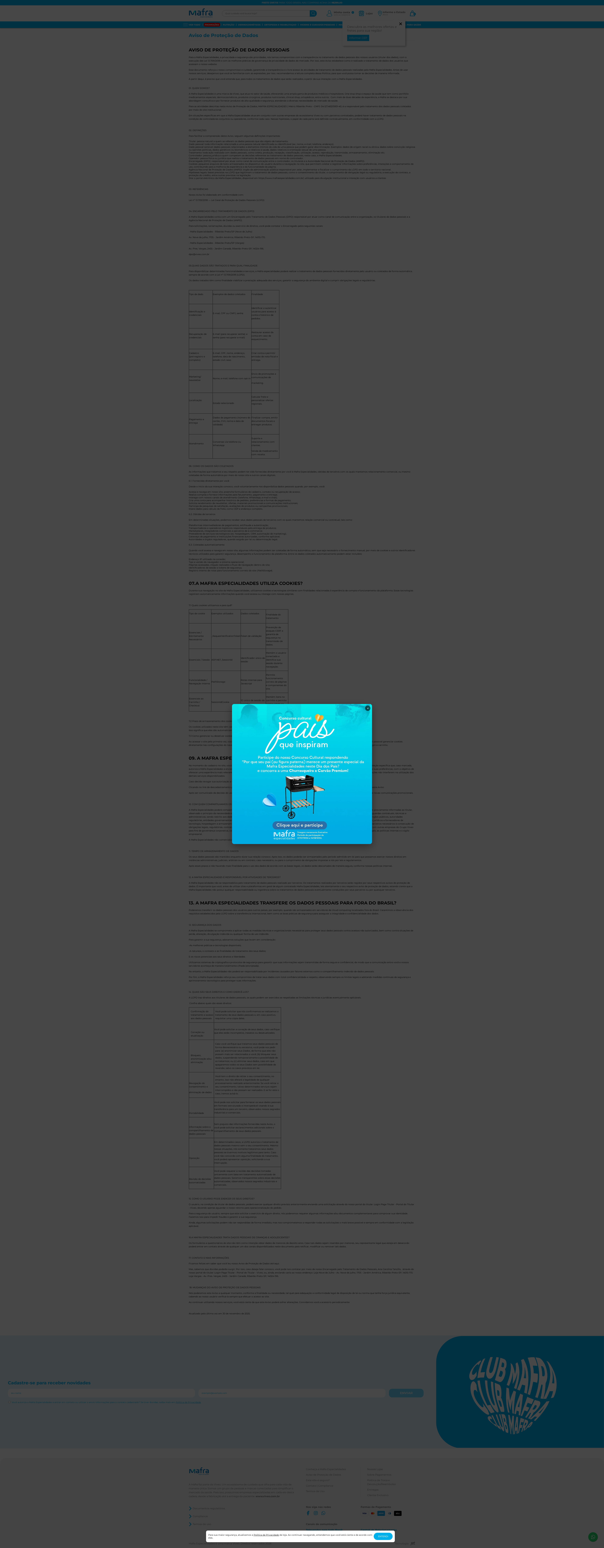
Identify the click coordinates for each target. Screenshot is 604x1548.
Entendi (383, 1536)
